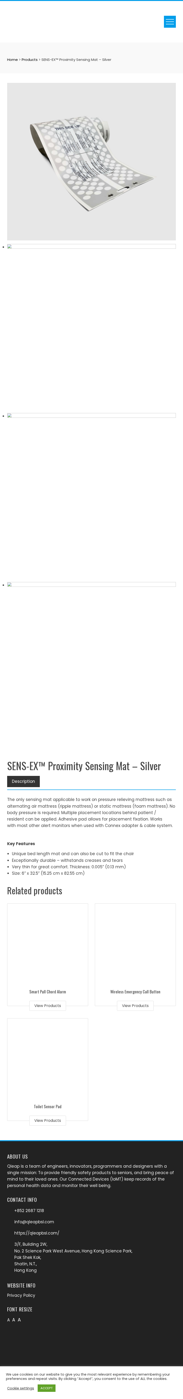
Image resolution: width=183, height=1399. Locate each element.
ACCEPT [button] (47, 1388)
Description (23, 781)
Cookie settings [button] (20, 1388)
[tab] (23, 781)
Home (12, 59)
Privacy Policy (21, 1295)
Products (30, 59)
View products (47, 1005)
